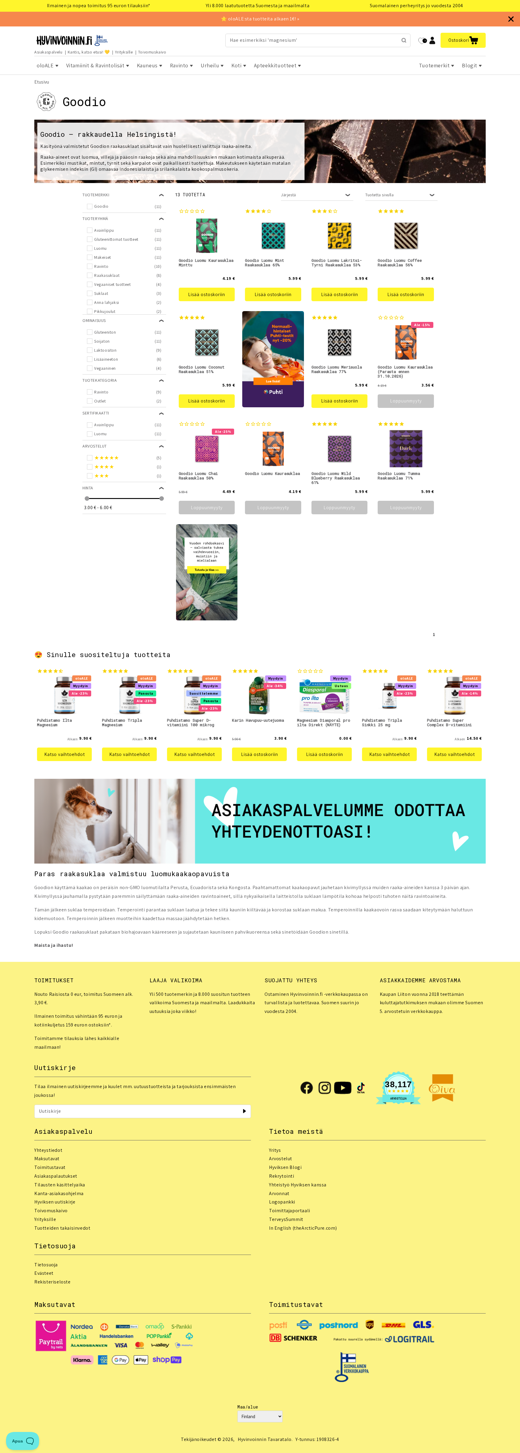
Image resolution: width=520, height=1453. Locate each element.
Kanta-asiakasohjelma (59, 1193)
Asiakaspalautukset (55, 1176)
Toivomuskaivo (152, 52)
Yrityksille (124, 52)
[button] (463, 40)
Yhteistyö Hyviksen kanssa (298, 1185)
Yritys (275, 1150)
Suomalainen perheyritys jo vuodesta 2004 (416, 5)
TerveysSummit (286, 1219)
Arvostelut (280, 1158)
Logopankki (282, 1202)
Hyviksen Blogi (285, 1167)
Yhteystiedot (48, 1150)
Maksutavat (47, 1158)
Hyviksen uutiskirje (54, 1202)
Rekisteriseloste (52, 1282)
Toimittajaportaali (289, 1210)
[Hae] (403, 40)
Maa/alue (247, 1407)
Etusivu (41, 82)
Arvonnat (279, 1193)
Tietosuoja (46, 1265)
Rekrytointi (281, 1176)
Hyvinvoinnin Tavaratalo (265, 1439)
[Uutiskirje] (244, 1111)
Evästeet (44, 1273)
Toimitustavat (50, 1167)
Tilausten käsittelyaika (59, 1185)
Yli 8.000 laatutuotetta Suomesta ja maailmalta (258, 5)
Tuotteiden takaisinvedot (62, 1228)
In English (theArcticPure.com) (303, 1228)
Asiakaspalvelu (48, 52)
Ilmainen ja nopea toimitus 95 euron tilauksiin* (98, 5)
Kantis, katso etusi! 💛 (89, 52)
